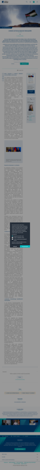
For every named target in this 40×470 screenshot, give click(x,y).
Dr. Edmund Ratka (20, 35)
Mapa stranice (24, 463)
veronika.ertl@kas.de (32, 117)
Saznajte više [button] (14, 234)
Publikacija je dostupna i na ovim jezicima (20, 62)
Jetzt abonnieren (20, 449)
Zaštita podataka (12, 462)
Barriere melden (17, 463)
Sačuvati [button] (15, 246)
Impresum (6, 462)
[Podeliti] (3, 80)
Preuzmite (31, 91)
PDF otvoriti (24, 63)
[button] (20, 372)
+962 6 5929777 (30, 119)
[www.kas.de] (5, 2)
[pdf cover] (31, 79)
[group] (6, 425)
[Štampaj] (3, 76)
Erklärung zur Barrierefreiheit (30, 462)
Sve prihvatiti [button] (25, 246)
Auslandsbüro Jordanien (20, 402)
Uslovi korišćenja (19, 462)
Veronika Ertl (30, 102)
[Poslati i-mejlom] (3, 78)
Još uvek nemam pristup (20, 379)
